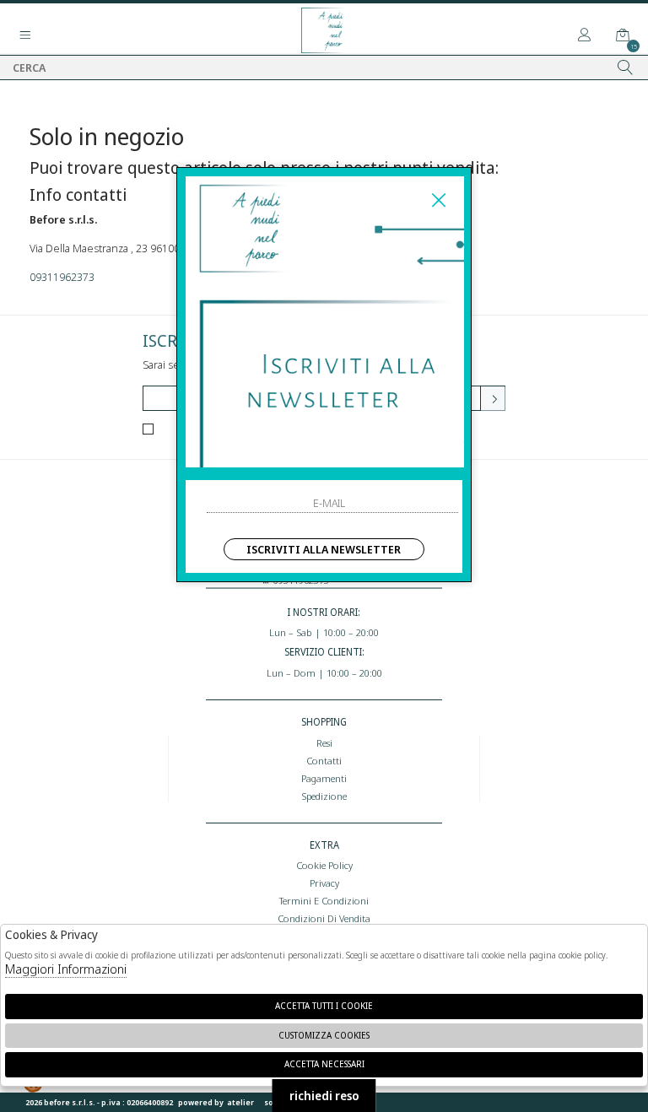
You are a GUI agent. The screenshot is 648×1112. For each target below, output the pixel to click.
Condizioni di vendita (324, 918)
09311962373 (62, 276)
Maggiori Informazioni (66, 968)
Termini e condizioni (324, 900)
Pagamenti (324, 778)
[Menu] (25, 35)
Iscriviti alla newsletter (323, 549)
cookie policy (324, 865)
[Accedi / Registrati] (584, 35)
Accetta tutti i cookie (324, 1006)
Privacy (324, 882)
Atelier (240, 1102)
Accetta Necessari (324, 1064)
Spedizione (324, 795)
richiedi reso (324, 1096)
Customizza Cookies (324, 1035)
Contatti (324, 760)
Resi (324, 742)
